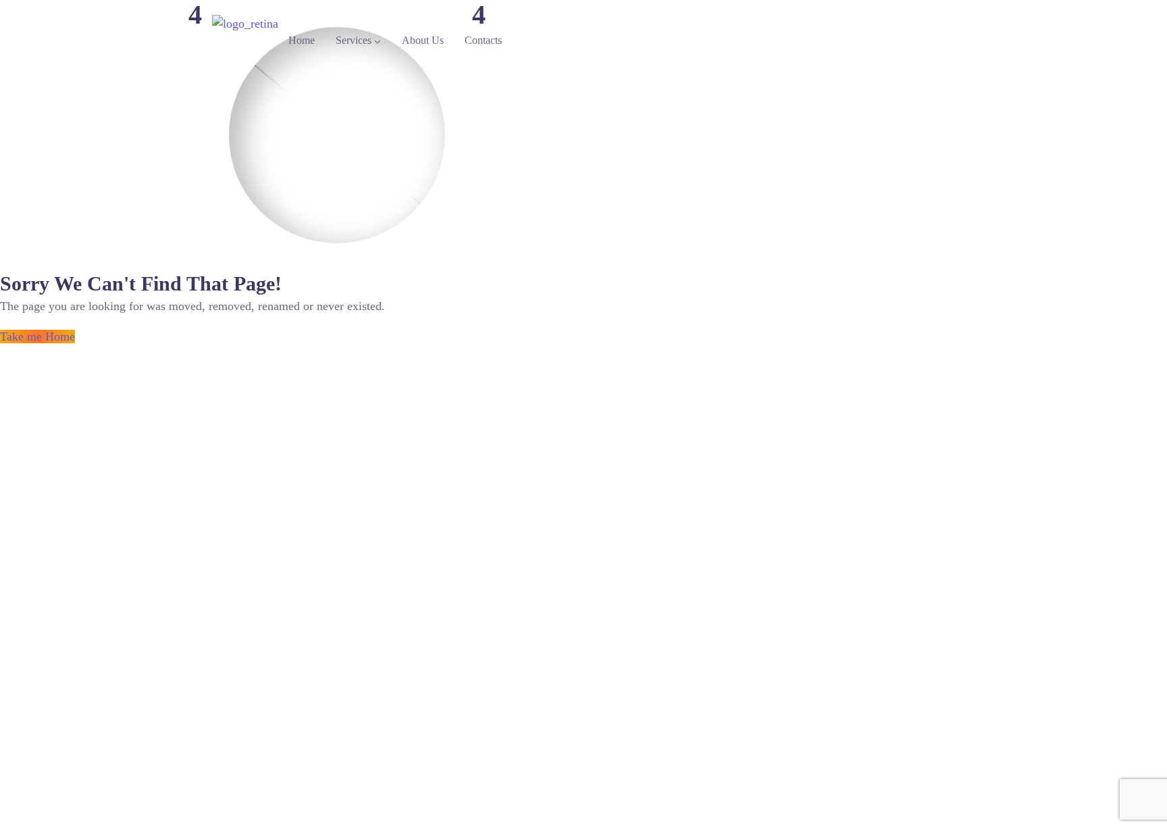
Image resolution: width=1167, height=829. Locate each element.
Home (301, 40)
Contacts (483, 40)
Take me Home (37, 336)
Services (353, 40)
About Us (423, 40)
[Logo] (245, 23)
